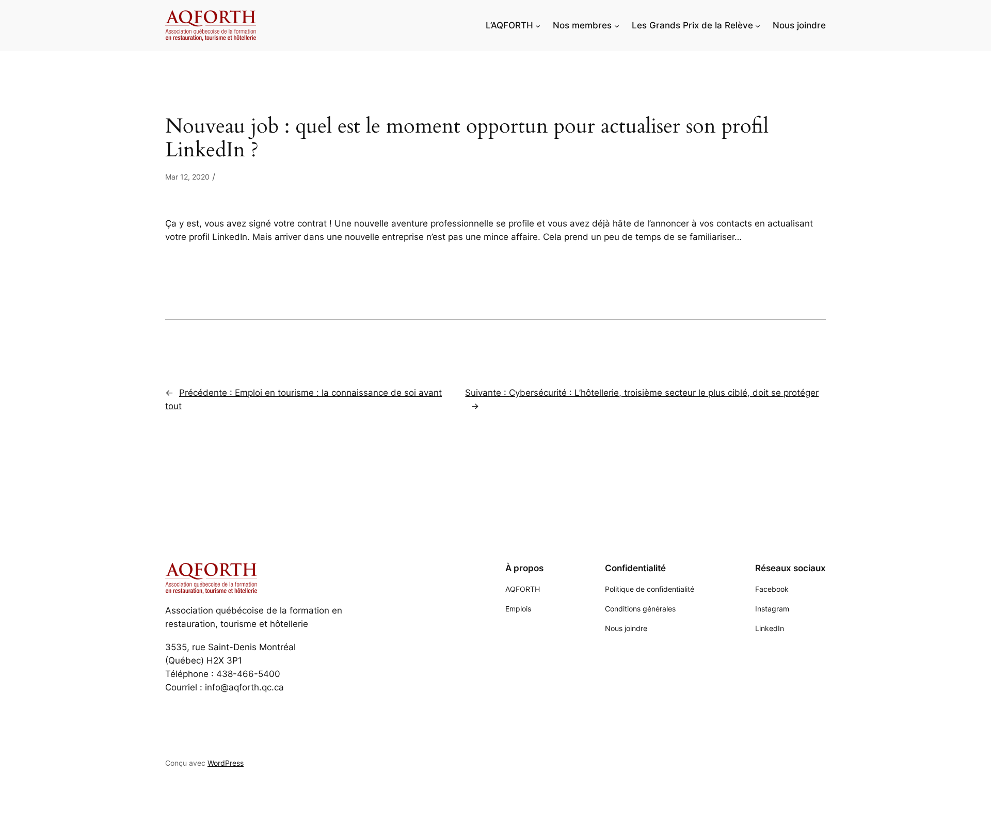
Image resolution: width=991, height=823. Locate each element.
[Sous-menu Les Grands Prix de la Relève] (757, 25)
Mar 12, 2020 (187, 176)
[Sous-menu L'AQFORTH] (537, 25)
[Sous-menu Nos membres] (616, 25)
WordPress (225, 763)
